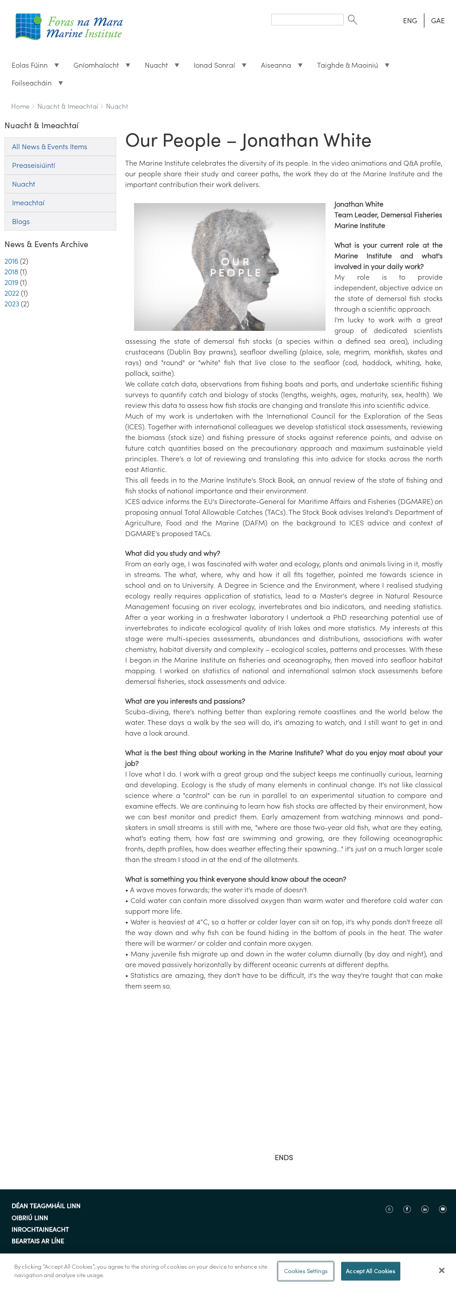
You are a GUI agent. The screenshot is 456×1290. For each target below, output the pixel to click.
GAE (438, 20)
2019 (11, 282)
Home (20, 106)
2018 (11, 271)
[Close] (442, 1270)
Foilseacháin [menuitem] (28, 85)
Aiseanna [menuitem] (272, 67)
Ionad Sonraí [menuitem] (211, 67)
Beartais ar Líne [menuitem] (38, 1241)
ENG (410, 20)
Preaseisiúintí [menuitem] (33, 165)
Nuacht (117, 106)
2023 (11, 303)
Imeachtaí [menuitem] (28, 202)
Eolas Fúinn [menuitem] (26, 67)
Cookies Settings (306, 1271)
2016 (11, 260)
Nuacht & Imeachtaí (67, 106)
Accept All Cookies (370, 1271)
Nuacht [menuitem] (153, 67)
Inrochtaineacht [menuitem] (40, 1229)
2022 (11, 293)
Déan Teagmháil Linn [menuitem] (46, 1206)
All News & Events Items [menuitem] (49, 146)
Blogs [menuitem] (21, 221)
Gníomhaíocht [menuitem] (92, 67)
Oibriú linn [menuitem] (30, 1218)
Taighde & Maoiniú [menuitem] (344, 67)
